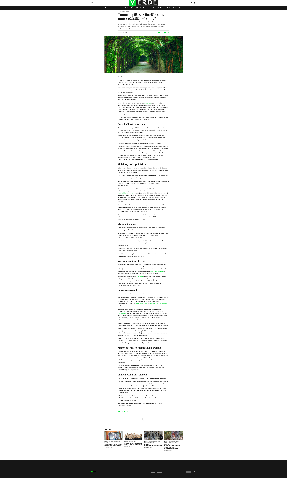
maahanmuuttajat (157, 441)
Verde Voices (159, 471)
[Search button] (191, 3)
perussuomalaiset (117, 441)
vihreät (127, 11)
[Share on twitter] (162, 33)
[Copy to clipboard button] (168, 33)
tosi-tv (134, 441)
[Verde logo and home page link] (94, 472)
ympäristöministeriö (168, 442)
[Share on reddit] (165, 33)
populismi (106, 442)
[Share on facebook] (159, 33)
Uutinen (123, 11)
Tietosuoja (153, 471)
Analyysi (120, 11)
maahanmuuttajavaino (149, 442)
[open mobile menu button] (92, 3)
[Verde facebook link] (194, 472)
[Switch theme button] (194, 3)
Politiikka (111, 441)
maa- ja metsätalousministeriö (175, 441)
